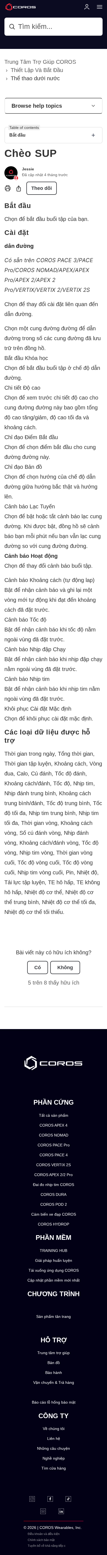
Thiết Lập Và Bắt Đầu (37, 70)
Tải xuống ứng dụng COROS (54, 1270)
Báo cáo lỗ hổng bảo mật (53, 1402)
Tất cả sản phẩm (53, 1115)
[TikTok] (72, 1499)
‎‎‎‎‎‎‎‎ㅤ (69, 1540)
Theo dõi (41, 188)
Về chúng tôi (53, 1429)
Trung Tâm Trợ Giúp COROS (40, 62)
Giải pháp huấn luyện (53, 1261)
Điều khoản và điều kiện (44, 1533)
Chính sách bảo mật (41, 1540)
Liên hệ (53, 1439)
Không (65, 967)
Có (37, 967)
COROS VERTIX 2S (53, 1165)
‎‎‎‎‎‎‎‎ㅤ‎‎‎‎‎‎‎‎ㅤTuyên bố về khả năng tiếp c (47, 1545)
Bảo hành (53, 1373)
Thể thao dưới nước (35, 78)
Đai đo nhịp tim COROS (53, 1185)
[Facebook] (53, 1499)
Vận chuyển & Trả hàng (53, 1383)
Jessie (28, 169)
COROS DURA (53, 1195)
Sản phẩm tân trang (53, 1317)
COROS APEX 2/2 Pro (53, 1175)
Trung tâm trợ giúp (53, 1353)
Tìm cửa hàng (53, 1468)
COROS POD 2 (53, 1204)
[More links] (98, 6)
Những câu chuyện (53, 1448)
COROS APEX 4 (53, 1125)
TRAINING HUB (53, 1251)
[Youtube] (46, 1511)
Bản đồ (53, 1363)
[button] (53, 106)
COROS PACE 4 (54, 1155)
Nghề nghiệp (54, 1458)
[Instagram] (35, 1499)
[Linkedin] (64, 1511)
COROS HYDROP (53, 1224)
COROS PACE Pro (54, 1145)
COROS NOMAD (53, 1135)
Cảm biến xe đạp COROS (53, 1214)
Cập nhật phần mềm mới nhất (53, 1280)
